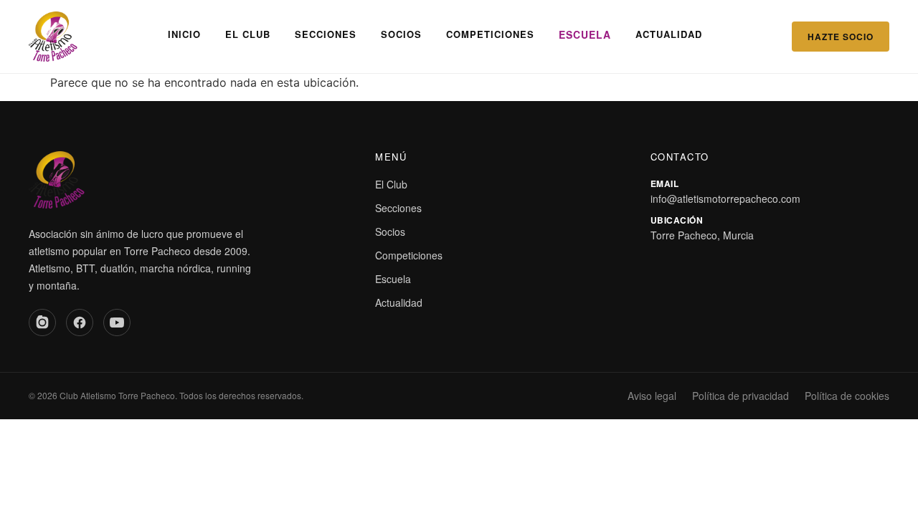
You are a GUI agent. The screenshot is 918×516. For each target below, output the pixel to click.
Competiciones (490, 34)
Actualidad (668, 34)
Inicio (184, 34)
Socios (401, 34)
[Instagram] (42, 322)
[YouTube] (117, 322)
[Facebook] (79, 322)
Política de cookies (847, 395)
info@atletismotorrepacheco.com (725, 198)
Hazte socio (841, 36)
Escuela (585, 34)
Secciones (325, 34)
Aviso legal (652, 395)
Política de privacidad (740, 395)
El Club (247, 34)
